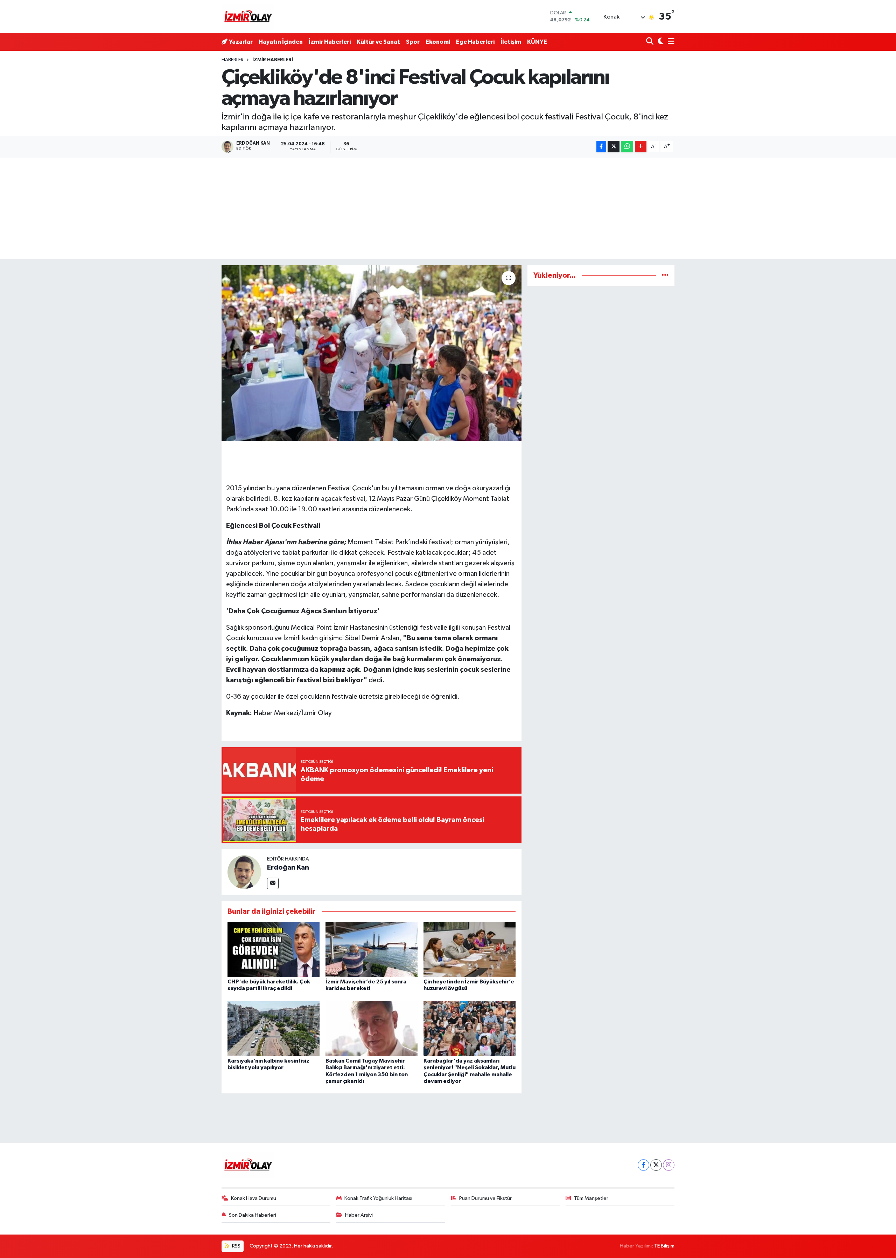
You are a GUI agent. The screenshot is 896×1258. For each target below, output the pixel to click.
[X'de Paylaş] (614, 146)
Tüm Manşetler (591, 1198)
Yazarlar (241, 42)
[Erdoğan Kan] (244, 872)
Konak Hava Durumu (253, 1198)
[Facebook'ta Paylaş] (601, 146)
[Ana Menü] (670, 41)
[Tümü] (665, 275)
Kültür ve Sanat (378, 42)
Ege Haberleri (475, 42)
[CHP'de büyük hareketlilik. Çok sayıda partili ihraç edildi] (273, 949)
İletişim (510, 42)
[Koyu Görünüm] (660, 41)
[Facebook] (643, 1165)
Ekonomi (438, 42)
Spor (413, 42)
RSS (235, 1246)
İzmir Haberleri (330, 42)
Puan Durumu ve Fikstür (485, 1198)
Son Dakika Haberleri (252, 1215)
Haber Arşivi (359, 1215)
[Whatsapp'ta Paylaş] (627, 146)
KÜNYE (537, 42)
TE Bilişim (664, 1246)
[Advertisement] (448, 210)
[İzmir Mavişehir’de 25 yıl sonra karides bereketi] (372, 949)
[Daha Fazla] (640, 146)
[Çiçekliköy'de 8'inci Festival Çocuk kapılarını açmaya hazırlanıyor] (372, 353)
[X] (656, 1165)
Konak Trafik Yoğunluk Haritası (378, 1198)
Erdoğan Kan (288, 867)
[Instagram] (668, 1165)
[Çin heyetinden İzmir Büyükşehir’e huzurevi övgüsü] (470, 949)
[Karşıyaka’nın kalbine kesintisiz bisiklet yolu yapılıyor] (273, 1028)
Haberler (233, 59)
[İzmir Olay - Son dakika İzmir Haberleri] (248, 16)
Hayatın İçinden (281, 42)
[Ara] (650, 41)
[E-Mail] (273, 883)
